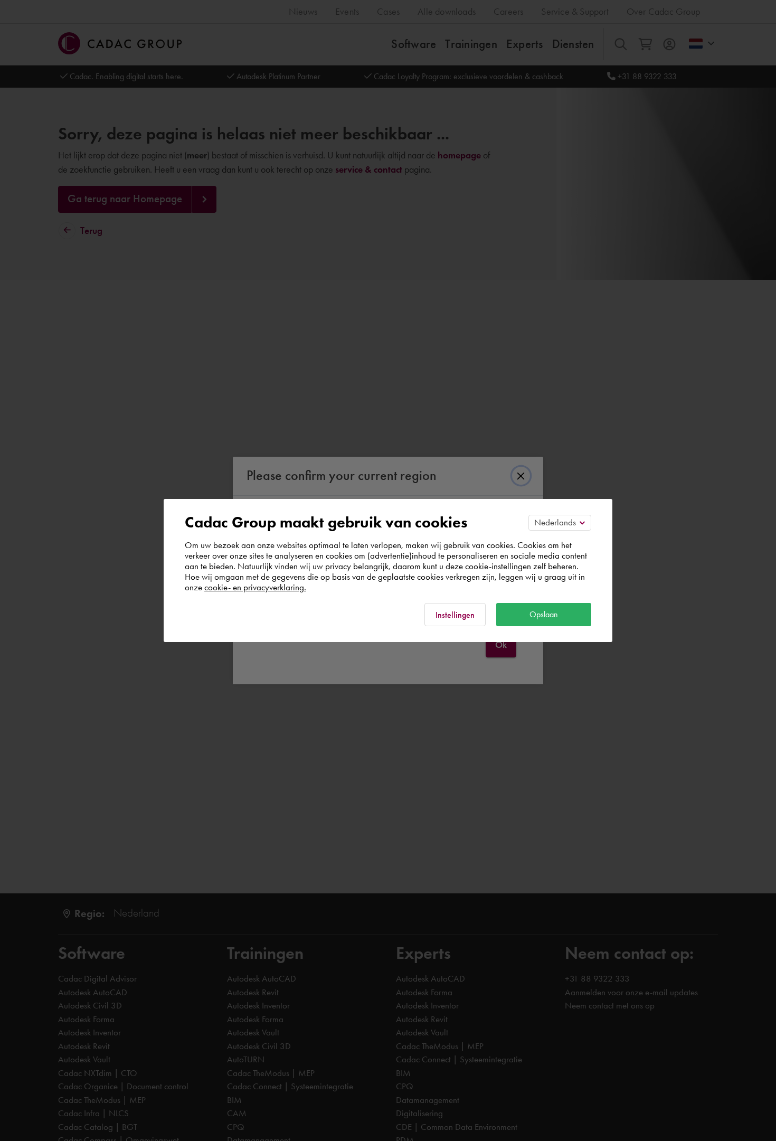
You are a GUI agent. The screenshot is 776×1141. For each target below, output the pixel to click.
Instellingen (455, 615)
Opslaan (543, 614)
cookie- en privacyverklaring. (255, 587)
